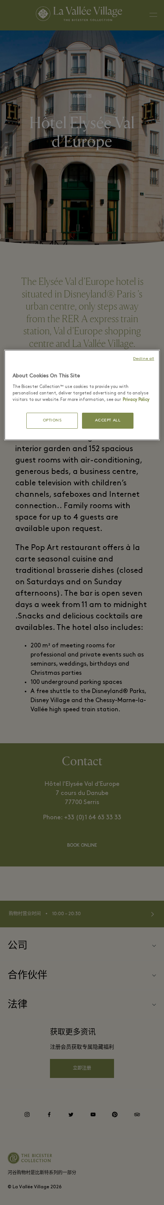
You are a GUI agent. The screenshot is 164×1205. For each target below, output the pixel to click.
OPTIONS (52, 420)
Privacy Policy (136, 399)
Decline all (143, 359)
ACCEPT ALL (108, 420)
